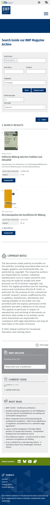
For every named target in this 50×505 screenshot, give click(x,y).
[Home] (6, 10)
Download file (8, 180)
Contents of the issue (13, 390)
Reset (27, 90)
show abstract (8, 228)
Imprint (5, 482)
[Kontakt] (46, 2)
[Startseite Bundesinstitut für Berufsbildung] (7, 2)
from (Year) (7, 67)
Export (44, 120)
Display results (39, 90)
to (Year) (29, 67)
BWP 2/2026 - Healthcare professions (20, 408)
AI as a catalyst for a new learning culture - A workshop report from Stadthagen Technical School (23, 444)
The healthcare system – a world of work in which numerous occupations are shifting (25, 438)
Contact (5, 479)
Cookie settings (8, 487)
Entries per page (9, 95)
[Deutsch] (39, 2)
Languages (7, 78)
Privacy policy (7, 484)
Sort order (7, 103)
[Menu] (46, 14)
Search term (8, 56)
